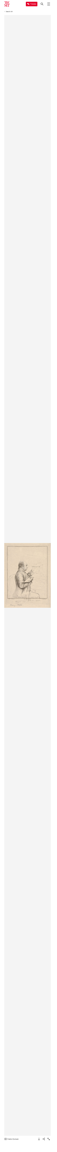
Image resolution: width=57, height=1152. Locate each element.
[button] (27, 575)
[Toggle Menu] (49, 4)
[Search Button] (42, 4)
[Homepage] (7, 4)
